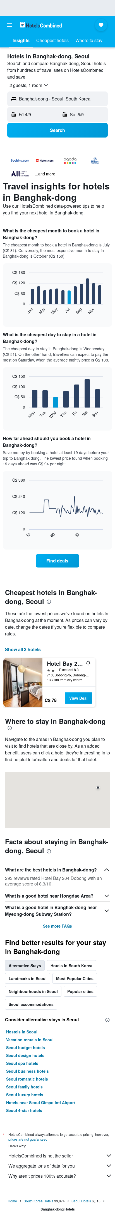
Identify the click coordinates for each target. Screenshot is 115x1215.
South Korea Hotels (38, 1200)
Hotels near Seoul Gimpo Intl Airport (40, 1102)
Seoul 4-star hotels (24, 1110)
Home (12, 1200)
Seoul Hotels (81, 1200)
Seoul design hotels (25, 1055)
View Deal (78, 698)
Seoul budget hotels (25, 1047)
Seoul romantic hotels (27, 1079)
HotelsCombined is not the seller (40, 1155)
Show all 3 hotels (23, 649)
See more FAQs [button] (57, 926)
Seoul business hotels (27, 1071)
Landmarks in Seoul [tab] (28, 978)
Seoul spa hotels (22, 1063)
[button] (9, 25)
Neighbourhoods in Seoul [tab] (33, 991)
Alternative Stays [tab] (25, 965)
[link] (58, 561)
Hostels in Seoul (21, 1032)
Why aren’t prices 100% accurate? (42, 1176)
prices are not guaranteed (27, 1139)
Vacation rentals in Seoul (30, 1039)
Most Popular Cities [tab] (75, 978)
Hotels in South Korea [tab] (71, 965)
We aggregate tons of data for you (41, 1166)
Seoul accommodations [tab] (31, 1004)
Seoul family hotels (24, 1087)
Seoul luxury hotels (24, 1094)
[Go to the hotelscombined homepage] (41, 25)
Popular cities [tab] (80, 991)
